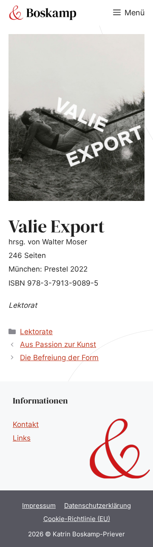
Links (22, 438)
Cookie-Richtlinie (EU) (76, 519)
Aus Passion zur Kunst (58, 344)
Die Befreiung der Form (59, 357)
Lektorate (36, 331)
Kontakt (26, 424)
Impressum (39, 505)
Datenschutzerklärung (97, 505)
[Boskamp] (42, 13)
